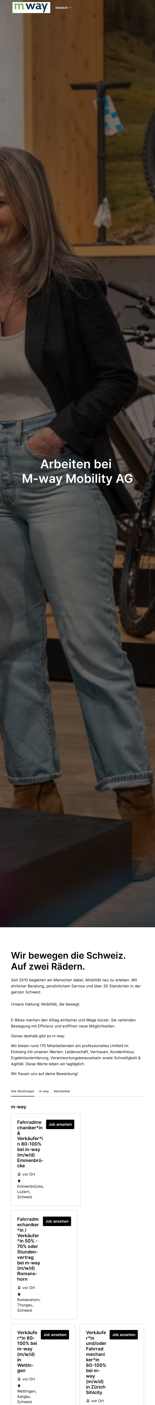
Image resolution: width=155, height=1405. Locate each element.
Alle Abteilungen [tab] (22, 1091)
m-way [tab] (44, 1091)
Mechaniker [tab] (62, 1091)
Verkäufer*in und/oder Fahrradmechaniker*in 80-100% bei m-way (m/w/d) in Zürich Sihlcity (96, 1362)
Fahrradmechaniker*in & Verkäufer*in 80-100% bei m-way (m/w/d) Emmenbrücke (30, 1144)
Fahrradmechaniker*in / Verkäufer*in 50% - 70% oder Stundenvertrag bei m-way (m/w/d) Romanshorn (28, 1249)
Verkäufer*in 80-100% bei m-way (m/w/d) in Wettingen (27, 1351)
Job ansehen (60, 1124)
